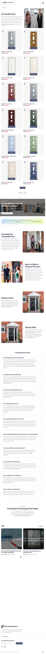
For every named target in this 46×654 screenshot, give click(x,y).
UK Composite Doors (7, 652)
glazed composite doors (30, 331)
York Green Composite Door (29, 130)
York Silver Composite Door (6, 51)
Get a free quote (6, 482)
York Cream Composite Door (7, 182)
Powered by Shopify (14, 652)
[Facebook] (5, 647)
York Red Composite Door (6, 103)
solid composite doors (30, 332)
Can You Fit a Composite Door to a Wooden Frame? (32, 551)
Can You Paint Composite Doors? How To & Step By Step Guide (11, 551)
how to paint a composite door (13, 468)
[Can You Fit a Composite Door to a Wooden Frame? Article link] (33, 541)
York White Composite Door (7, 77)
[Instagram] (2, 647)
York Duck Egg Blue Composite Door (8, 156)
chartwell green (14, 305)
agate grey (3, 306)
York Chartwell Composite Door (29, 156)
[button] (2, 2)
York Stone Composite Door (29, 77)
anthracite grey (4, 305)
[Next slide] (44, 542)
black (9, 305)
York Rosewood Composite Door (7, 130)
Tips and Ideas (4, 554)
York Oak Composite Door (28, 51)
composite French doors (33, 336)
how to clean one (25, 514)
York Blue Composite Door (28, 182)
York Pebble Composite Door (29, 103)
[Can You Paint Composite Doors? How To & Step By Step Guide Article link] (11, 541)
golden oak (10, 306)
